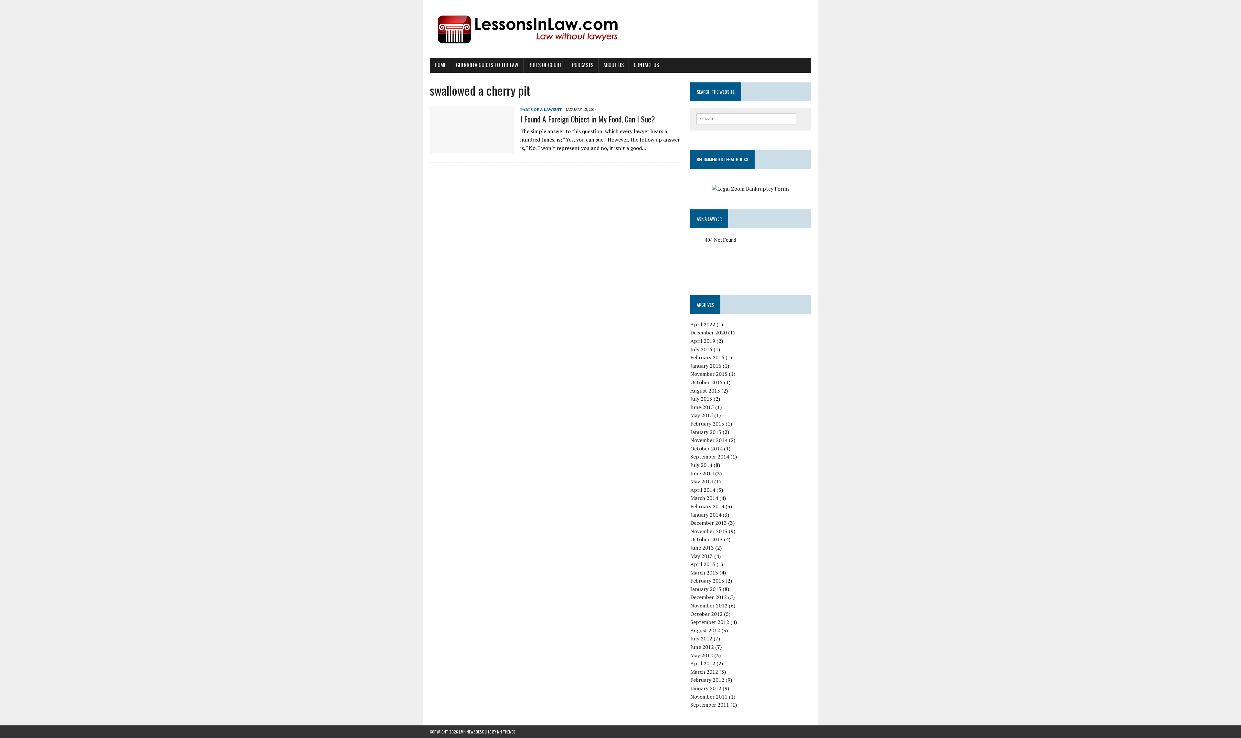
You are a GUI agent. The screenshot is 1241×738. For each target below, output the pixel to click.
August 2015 (705, 390)
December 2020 (708, 332)
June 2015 (702, 407)
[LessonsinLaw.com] (620, 28)
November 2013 (708, 531)
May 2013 (701, 556)
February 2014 (707, 506)
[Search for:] (746, 118)
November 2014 (708, 440)
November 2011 (708, 696)
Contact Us (646, 65)
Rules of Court (545, 65)
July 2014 (701, 465)
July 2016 (701, 349)
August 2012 (705, 630)
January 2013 (705, 589)
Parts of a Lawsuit (541, 109)
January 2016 (705, 365)
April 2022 (702, 324)
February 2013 (707, 580)
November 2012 (708, 605)
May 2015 (701, 415)
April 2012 (702, 663)
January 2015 (705, 432)
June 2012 (702, 646)
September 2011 (709, 704)
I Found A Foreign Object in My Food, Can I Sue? (587, 119)
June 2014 (702, 473)
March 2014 (704, 497)
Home (440, 65)
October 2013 (706, 539)
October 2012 (706, 613)
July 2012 (701, 638)
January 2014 (705, 514)
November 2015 (708, 373)
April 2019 (702, 340)
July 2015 (701, 398)
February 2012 (707, 679)
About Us (613, 65)
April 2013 (702, 564)
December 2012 (708, 597)
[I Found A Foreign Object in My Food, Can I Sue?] (472, 149)
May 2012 (701, 655)
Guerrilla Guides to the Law (487, 65)
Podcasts (582, 65)
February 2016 (707, 357)
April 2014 (702, 489)
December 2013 (708, 522)
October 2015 (706, 382)
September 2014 (709, 456)
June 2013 (702, 547)
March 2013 (704, 572)
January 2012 (705, 688)
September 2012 (709, 622)
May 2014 (701, 481)
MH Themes (506, 731)
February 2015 (707, 423)
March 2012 (704, 671)
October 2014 (706, 448)
